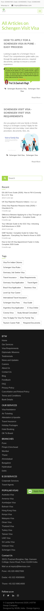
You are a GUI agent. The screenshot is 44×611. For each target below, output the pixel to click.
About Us (6, 368)
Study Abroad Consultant (27, 313)
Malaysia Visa (8, 518)
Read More (36, 98)
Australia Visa (8, 495)
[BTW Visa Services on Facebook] (4, 595)
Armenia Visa (8, 499)
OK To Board (7, 433)
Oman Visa (6, 522)
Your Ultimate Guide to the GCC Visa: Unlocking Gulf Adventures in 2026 (20, 225)
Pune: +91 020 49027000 (13, 571)
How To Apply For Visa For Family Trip (18, 318)
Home (4, 340)
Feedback (6, 380)
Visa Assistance (9, 410)
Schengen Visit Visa (17, 155)
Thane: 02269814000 (34, 2)
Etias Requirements (28, 277)
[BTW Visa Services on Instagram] (18, 595)
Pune (4, 443)
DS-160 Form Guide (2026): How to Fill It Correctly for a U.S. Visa (21, 194)
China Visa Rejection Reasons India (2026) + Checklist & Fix (19, 207)
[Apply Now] (30, 491)
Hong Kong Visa (9, 510)
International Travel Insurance (15, 298)
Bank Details (7, 400)
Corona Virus (8, 313)
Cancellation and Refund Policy (15, 392)
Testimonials (7, 356)
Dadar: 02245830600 (20, 2)
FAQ (4, 384)
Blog (4, 376)
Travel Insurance (9, 277)
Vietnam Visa (7, 546)
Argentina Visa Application (13, 308)
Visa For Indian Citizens (12, 262)
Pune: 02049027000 (7, 2)
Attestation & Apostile (11, 417)
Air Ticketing (7, 414)
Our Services (7, 344)
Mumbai (5, 451)
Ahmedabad (7, 459)
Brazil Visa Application (12, 288)
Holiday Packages (10, 425)
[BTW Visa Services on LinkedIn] (13, 595)
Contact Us (6, 372)
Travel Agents (8, 485)
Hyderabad (6, 467)
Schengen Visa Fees (11, 303)
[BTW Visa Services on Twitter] (8, 595)
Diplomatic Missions (10, 352)
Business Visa (30, 288)
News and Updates (10, 360)
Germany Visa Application (13, 283)
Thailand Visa (8, 526)
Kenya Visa (7, 514)
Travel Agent (32, 283)
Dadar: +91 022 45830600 (13, 577)
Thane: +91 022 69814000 (13, 584)
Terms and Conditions (11, 396)
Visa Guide (27, 303)
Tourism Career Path (11, 323)
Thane (4, 455)
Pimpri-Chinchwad (10, 447)
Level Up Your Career (11, 293)
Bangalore (6, 463)
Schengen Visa (32, 155)
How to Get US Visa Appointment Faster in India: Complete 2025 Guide (20, 243)
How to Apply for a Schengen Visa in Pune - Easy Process (20, 43)
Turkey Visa (7, 530)
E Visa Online (32, 308)
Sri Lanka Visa (8, 542)
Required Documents (31, 323)
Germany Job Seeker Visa (13, 272)
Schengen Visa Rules (11, 267)
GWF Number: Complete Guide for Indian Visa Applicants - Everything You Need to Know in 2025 (21, 234)
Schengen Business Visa (17, 89)
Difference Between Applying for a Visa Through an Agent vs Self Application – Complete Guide (21, 216)
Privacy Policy (8, 388)
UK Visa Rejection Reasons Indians (15, 202)
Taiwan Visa (7, 534)
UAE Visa (6, 538)
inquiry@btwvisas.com (23, 5)
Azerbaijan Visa (9, 503)
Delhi (4, 471)
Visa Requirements (10, 348)
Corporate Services (10, 481)
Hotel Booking (8, 429)
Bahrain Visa (7, 507)
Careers (5, 364)
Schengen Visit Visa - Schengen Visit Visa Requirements (18, 113)
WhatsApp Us (5, 5)
